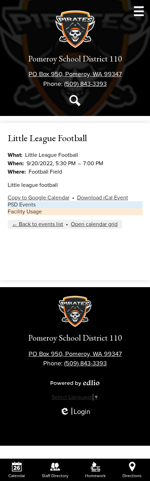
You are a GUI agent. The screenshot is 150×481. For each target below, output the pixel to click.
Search (75, 100)
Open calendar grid (94, 224)
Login (75, 412)
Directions (132, 475)
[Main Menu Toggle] (139, 11)
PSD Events (22, 204)
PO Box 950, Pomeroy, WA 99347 (75, 74)
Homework (95, 475)
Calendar (16, 475)
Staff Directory (55, 475)
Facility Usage (25, 211)
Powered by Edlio (75, 382)
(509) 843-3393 (85, 84)
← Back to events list (37, 224)
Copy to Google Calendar (38, 197)
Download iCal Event (102, 197)
